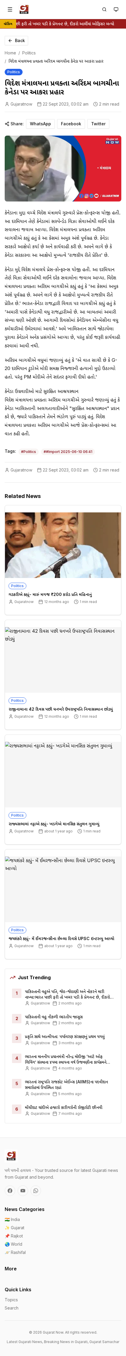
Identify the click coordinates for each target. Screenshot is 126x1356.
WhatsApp (40, 123)
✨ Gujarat (14, 1227)
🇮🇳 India (12, 1219)
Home (10, 52)
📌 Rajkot (14, 1235)
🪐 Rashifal (15, 1252)
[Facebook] (10, 1190)
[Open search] (104, 9)
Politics (29, 52)
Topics (11, 1299)
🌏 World (13, 1244)
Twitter (98, 123)
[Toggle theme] (116, 9)
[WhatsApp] (35, 1190)
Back (20, 40)
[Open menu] (10, 9)
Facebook (71, 123)
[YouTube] (23, 1190)
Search (11, 1307)
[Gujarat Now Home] (24, 9)
